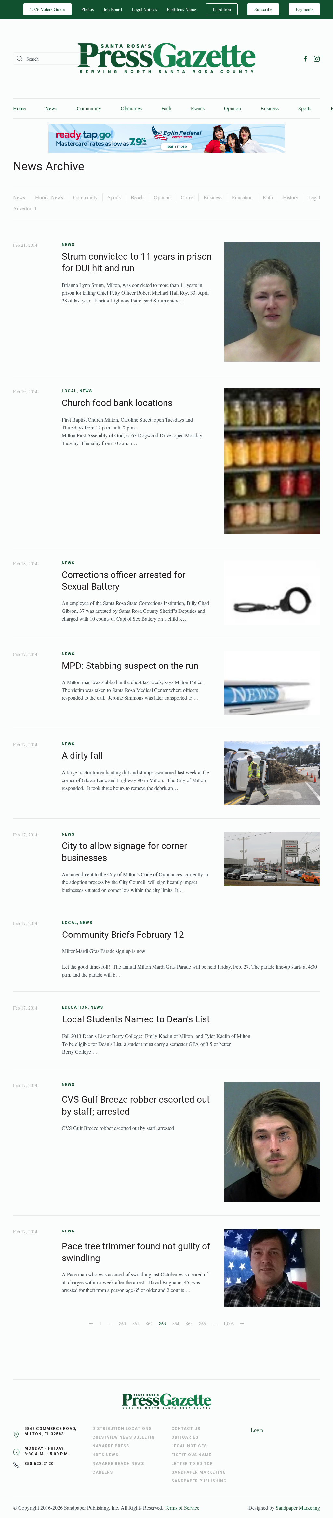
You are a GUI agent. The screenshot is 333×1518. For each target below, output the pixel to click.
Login (257, 1430)
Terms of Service (182, 1507)
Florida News (49, 197)
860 (122, 1323)
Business (269, 108)
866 (202, 1323)
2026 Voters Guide (47, 9)
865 (189, 1323)
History (290, 197)
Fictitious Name (181, 10)
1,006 (228, 1323)
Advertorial (24, 208)
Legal (314, 197)
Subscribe (263, 9)
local (69, 391)
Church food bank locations (117, 403)
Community (89, 108)
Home (19, 108)
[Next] (242, 1323)
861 (135, 1323)
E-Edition (222, 9)
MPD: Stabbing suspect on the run (130, 665)
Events (198, 108)
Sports (304, 108)
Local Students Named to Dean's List (136, 1019)
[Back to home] (166, 58)
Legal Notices (144, 10)
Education (242, 197)
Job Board (112, 10)
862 (149, 1323)
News (51, 108)
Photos (87, 9)
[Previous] (90, 1323)
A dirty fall (82, 755)
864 (175, 1323)
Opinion (232, 108)
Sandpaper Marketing (298, 1507)
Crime (187, 197)
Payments (304, 9)
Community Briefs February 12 (123, 934)
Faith (166, 108)
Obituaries (131, 108)
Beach (137, 197)
